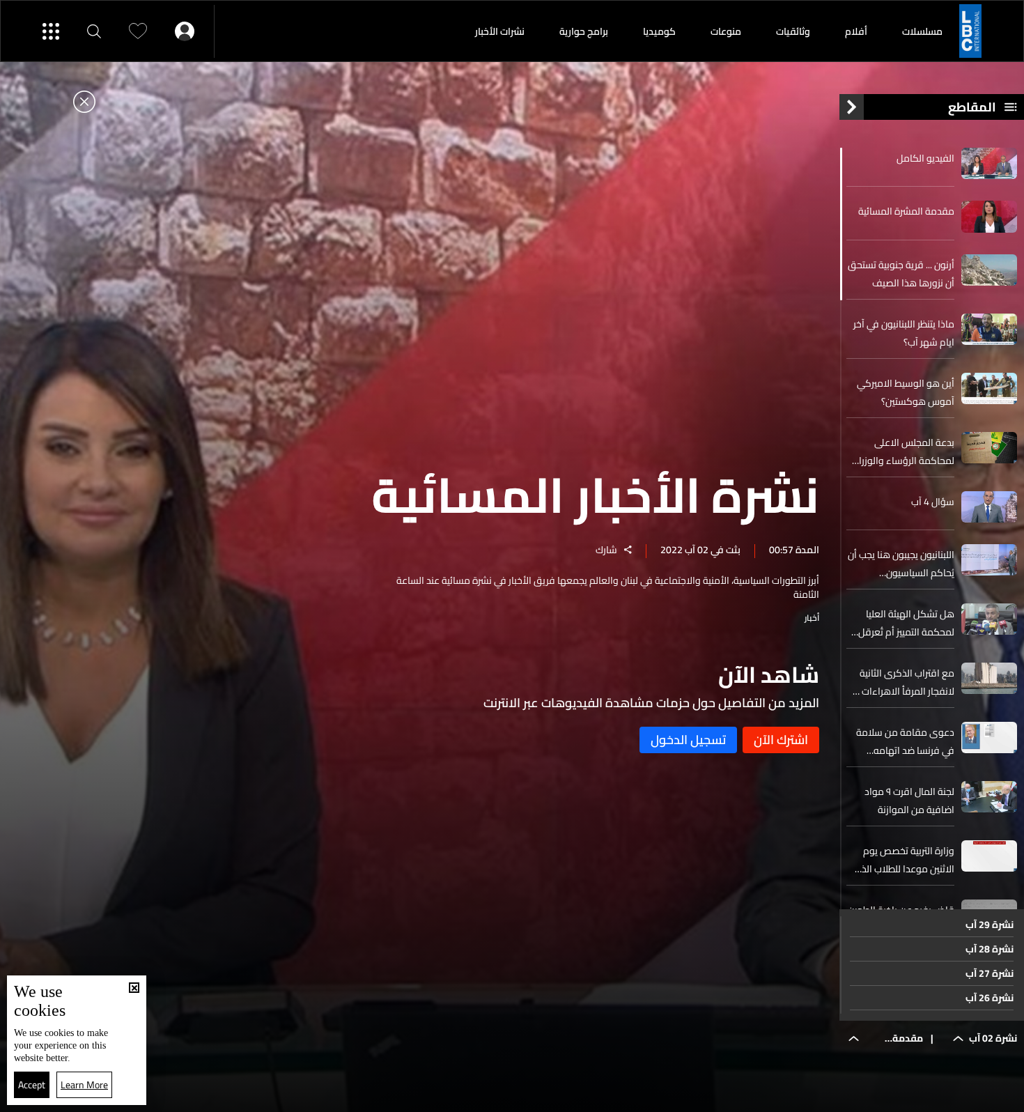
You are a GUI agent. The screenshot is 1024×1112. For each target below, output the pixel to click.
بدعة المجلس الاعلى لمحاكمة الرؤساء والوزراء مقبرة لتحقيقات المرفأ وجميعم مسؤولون (903, 451)
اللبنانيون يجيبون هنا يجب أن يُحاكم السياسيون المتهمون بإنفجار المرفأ (901, 564)
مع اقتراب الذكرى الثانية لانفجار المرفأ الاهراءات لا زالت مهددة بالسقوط (903, 682)
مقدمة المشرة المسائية (906, 211)
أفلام (856, 31)
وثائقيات (793, 31)
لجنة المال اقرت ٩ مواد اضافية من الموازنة (909, 800)
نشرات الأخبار (500, 31)
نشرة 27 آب (989, 973)
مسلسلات (922, 31)
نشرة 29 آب (989, 924)
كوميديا (659, 31)
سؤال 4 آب (932, 502)
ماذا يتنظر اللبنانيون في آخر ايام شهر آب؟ (903, 333)
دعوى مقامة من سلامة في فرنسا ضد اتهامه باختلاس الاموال (905, 741)
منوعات (726, 31)
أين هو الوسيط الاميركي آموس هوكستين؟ (905, 392)
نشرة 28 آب (989, 949)
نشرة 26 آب (989, 997)
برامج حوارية (583, 31)
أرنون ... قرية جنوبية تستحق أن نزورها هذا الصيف (901, 274)
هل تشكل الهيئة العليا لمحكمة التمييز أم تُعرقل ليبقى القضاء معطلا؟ (906, 623)
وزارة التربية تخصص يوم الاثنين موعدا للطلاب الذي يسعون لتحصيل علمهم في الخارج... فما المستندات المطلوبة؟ (902, 860)
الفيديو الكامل (925, 158)
